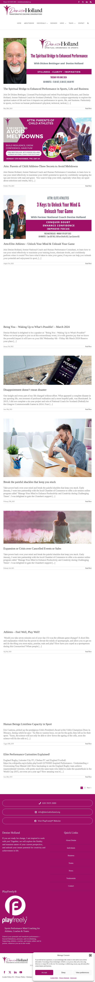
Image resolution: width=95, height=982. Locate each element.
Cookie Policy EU (8, 977)
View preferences (82, 972)
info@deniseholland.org (24, 2)
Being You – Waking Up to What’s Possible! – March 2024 (36, 326)
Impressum (73, 978)
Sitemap (29, 977)
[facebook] (4, 972)
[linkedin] (15, 972)
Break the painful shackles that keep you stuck (29, 481)
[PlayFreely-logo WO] (14, 896)
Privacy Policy (20, 977)
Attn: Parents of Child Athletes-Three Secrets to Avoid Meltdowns (40, 166)
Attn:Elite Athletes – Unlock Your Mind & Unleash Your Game (39, 243)
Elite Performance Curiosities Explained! (26, 754)
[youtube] (21, 972)
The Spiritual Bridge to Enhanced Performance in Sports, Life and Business (46, 88)
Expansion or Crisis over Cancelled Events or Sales (32, 548)
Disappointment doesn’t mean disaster (24, 389)
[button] (90, 955)
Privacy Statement (64, 978)
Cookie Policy (54, 978)
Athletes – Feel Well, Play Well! (21, 631)
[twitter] (10, 972)
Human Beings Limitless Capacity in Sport (27, 724)
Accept (44, 972)
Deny (63, 972)
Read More (88, 108)
